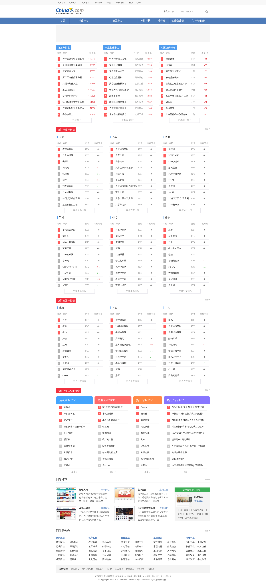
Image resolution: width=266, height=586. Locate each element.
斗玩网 (109, 569)
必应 (117, 375)
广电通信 (125, 546)
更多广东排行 (185, 381)
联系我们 (111, 576)
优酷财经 (170, 59)
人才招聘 (146, 576)
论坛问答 (143, 446)
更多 (73, 472)
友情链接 (128, 576)
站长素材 (85, 3)
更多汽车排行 (132, 210)
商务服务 (198, 501)
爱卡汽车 (119, 161)
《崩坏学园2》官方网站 (178, 200)
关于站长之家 (100, 576)
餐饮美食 (171, 542)
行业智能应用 (145, 459)
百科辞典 (106, 555)
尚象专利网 (114, 96)
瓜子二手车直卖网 (124, 198)
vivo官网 (66, 273)
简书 (117, 248)
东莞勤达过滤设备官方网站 (73, 110)
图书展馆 (93, 551)
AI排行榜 (145, 20)
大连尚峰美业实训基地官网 (73, 60)
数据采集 (143, 433)
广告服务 (119, 576)
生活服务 (157, 538)
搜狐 (64, 326)
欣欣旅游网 (67, 155)
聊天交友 (157, 555)
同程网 (65, 168)
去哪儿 (65, 161)
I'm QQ (171, 267)
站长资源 (190, 559)
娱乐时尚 (74, 542)
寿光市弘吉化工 (116, 71)
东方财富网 (120, 320)
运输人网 (83, 490)
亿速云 (104, 426)
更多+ (207, 129)
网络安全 (190, 555)
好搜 (64, 338)
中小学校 (106, 542)
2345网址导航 (121, 326)
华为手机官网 (68, 242)
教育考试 (93, 546)
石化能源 (125, 555)
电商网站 (105, 508)
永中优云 (142, 490)
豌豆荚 (65, 236)
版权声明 (137, 576)
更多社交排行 (185, 291)
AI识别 (142, 465)
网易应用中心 (174, 357)
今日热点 (151, 569)
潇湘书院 (119, 242)
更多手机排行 (79, 291)
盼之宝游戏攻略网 (146, 508)
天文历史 (93, 559)
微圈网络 (105, 433)
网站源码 (130, 569)
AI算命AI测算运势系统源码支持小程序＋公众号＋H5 (187, 414)
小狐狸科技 (67, 414)
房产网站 (171, 551)
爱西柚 (65, 439)
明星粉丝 (74, 559)
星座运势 (60, 551)
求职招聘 (157, 551)
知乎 (170, 242)
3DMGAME (173, 155)
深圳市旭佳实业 (70, 84)
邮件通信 (201, 555)
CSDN (65, 375)
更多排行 (76, 120)
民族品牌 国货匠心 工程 (177, 96)
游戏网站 (163, 508)
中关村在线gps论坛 (118, 59)
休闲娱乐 (60, 538)
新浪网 (65, 363)
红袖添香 (119, 254)
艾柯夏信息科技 (70, 96)
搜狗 (64, 332)
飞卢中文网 (120, 267)
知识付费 (143, 452)
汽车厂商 (139, 559)
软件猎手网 (67, 446)
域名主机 (201, 551)
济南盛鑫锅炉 (172, 77)
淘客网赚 (143, 426)
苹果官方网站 (68, 230)
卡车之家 (119, 180)
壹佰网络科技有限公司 (73, 426)
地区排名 (117, 20)
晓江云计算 (106, 439)
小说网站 (60, 555)
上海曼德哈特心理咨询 (176, 114)
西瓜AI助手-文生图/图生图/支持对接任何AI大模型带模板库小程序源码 (187, 407)
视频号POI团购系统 (179, 439)
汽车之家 (119, 155)
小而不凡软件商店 (109, 420)
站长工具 (72, 3)
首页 (62, 20)
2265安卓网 (173, 204)
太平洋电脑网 (174, 332)
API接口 (109, 3)
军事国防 (106, 551)
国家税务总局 (68, 369)
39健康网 (172, 345)
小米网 (65, 261)
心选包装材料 (115, 77)
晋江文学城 (120, 261)
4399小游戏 (173, 161)
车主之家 (119, 192)
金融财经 (157, 559)
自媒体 (142, 414)
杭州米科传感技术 (118, 102)
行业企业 (125, 538)
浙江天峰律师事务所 (72, 77)
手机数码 (201, 559)
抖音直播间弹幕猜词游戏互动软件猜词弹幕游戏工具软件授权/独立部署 (187, 426)
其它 (141, 439)
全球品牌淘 (84, 508)
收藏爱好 (74, 555)
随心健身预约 (176, 459)
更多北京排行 (79, 381)
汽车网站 (105, 490)
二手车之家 (120, 204)
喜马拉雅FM (121, 363)
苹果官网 (66, 248)
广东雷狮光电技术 (118, 108)
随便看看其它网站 (191, 490)
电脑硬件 (201, 542)
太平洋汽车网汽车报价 (126, 186)
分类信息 (171, 546)
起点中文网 (120, 230)
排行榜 (161, 20)
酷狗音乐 (172, 338)
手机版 (168, 576)
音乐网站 (60, 542)
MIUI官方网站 (69, 279)
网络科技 (190, 538)
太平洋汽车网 (121, 149)
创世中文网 (120, 273)
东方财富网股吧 (123, 345)
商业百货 (125, 542)
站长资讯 (75, 569)
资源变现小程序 (177, 452)
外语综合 (106, 546)
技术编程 (201, 546)
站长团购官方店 (108, 452)
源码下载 (98, 3)
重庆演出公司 (68, 90)
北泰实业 (198, 497)
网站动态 (155, 576)
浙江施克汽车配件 (174, 90)
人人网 (171, 285)
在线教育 (93, 542)
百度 (64, 320)
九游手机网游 (174, 174)
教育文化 (93, 538)
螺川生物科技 (115, 65)
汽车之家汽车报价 (124, 168)
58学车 (169, 102)
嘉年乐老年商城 (173, 71)
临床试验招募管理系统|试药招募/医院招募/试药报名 (187, 465)
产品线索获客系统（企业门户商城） (187, 446)
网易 (170, 320)
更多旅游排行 (79, 210)
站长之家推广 (107, 446)
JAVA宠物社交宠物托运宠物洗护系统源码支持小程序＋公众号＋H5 (187, 433)
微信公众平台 (174, 248)
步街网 (169, 65)
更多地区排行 (184, 120)
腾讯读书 (119, 236)
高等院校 (106, 559)
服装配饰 (139, 551)
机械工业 (139, 542)
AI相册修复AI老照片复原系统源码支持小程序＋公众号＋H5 (187, 420)
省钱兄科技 (106, 459)
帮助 (162, 576)
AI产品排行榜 (87, 569)
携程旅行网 (67, 149)
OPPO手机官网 (69, 267)
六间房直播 (173, 273)
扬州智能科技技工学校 (73, 102)
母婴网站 (171, 559)
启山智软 (66, 433)
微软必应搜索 (121, 351)
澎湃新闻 (119, 338)
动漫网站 (60, 559)
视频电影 (74, 551)
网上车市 (119, 174)
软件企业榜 (177, 20)
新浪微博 (172, 236)
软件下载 (190, 546)
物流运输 (125, 559)
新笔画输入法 (68, 71)
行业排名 (83, 20)
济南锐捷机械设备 (118, 84)
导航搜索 (143, 420)
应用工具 (163, 490)
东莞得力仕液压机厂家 (176, 84)
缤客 (64, 180)
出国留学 (93, 555)
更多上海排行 (132, 381)
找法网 (171, 369)
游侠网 (171, 149)
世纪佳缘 (172, 279)
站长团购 (120, 3)
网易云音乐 (173, 375)
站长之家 (61, 3)
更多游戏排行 (185, 210)
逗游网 (171, 186)
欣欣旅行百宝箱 (70, 204)
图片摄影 (74, 546)
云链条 (65, 465)
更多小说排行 (132, 291)
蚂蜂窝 (65, 174)
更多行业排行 (128, 120)
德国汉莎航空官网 (71, 198)
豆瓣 (170, 230)
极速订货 (66, 459)
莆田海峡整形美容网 (72, 65)
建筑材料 (139, 546)
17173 (171, 180)
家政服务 (157, 542)
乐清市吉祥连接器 (118, 114)
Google (142, 407)
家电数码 (125, 551)
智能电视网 (173, 261)
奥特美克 (170, 108)
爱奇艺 (65, 357)
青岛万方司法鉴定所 (119, 90)
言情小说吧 (120, 285)
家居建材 (157, 546)
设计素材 (190, 551)
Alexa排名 (119, 569)
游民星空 (172, 168)
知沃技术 (66, 452)
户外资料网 (67, 192)
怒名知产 (66, 420)
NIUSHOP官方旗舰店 (111, 407)
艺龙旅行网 (67, 186)
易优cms (104, 465)
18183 (171, 192)
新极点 (65, 407)
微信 (170, 254)
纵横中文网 (120, 279)
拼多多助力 (67, 114)
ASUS (65, 285)
